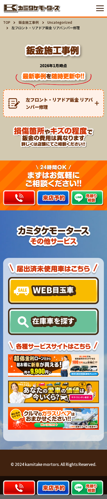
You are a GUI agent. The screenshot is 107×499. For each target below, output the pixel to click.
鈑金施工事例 (28, 22)
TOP (6, 22)
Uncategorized (59, 22)
